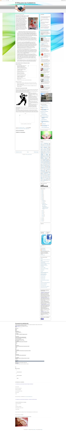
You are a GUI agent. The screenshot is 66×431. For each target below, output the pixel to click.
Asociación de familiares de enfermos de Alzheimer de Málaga (45, 264)
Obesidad (46, 167)
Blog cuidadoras (21, 128)
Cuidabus (42, 271)
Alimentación (46, 143)
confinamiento (48, 151)
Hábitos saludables (26, 128)
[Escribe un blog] (28, 127)
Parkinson (42, 169)
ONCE (41, 281)
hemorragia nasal (42, 161)
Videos (45, 180)
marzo (43, 214)
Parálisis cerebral (47, 168)
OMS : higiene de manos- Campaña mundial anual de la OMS (45, 122)
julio (42, 210)
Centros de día (42, 150)
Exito (42, 159)
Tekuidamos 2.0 (44, 123)
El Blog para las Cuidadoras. (25, 3)
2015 (42, 199)
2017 (42, 197)
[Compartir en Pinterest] (30, 127)
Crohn (45, 152)
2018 (42, 196)
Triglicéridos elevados (44, 204)
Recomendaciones (46, 172)
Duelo (48, 156)
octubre (43, 202)
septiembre (43, 203)
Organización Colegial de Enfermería (45, 282)
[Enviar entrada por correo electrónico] (26, 127)
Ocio (28, 128)
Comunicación (44, 151)
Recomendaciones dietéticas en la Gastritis (45, 207)
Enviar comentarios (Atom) (29, 154)
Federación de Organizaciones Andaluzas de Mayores (44, 272)
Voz (43, 181)
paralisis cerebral (43, 168)
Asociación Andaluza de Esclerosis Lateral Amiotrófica (45, 262)
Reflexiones (42, 173)
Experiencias (45, 159)
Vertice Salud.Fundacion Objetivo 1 (45, 286)
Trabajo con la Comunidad (45, 178)
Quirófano (44, 171)
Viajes (41, 180)
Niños (46, 166)
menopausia (48, 165)
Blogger (41, 429)
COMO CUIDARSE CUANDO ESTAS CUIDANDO (45, 109)
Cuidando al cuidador (44, 154)
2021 (42, 193)
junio (43, 211)
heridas (45, 161)
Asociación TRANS (43, 267)
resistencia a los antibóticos (44, 174)
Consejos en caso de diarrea (44, 59)
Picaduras (48, 169)
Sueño (48, 176)
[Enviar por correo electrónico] (27, 127)
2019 (42, 195)
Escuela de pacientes (44, 114)
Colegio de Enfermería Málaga (44, 268)
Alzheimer (42, 144)
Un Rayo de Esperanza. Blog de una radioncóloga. (45, 125)
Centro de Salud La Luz (45, 149)
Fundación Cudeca (43, 276)
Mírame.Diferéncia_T (44, 119)
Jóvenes (48, 163)
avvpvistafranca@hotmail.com (29, 396)
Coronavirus (42, 152)
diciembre (43, 200)
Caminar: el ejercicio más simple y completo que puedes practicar (47, 69)
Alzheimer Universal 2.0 (45, 105)
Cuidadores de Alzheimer (45, 111)
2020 (42, 194)
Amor (48, 144)
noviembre (43, 201)
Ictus (41, 163)
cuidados (42, 153)
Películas (45, 169)
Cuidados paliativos (47, 153)
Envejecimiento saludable (44, 158)
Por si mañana (44, 205)
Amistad (45, 144)
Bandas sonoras (43, 146)
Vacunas (45, 179)
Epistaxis (49, 158)
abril (42, 213)
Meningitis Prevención (43, 165)
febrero (43, 215)
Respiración (49, 174)
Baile (18, 128)
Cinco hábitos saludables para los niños (47, 63)
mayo (43, 212)
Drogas (47, 156)
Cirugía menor (46, 150)
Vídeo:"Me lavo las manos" (44, 287)
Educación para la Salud (45, 157)
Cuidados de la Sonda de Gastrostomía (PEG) (44, 48)
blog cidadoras (47, 146)
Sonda (46, 176)
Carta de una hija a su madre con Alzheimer (46, 80)
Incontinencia (44, 163)
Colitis (41, 151)
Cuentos (48, 152)
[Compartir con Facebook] (29, 127)
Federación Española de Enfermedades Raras (44, 274)
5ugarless (34, 429)
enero (43, 216)
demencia (42, 155)
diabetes (42, 156)
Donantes (44, 156)
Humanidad (47, 162)
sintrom (43, 176)
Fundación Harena (43, 277)
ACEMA (42, 258)
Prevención (43, 170)
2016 (42, 198)
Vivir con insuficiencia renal (45, 127)
